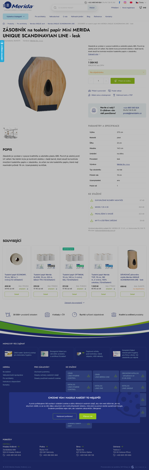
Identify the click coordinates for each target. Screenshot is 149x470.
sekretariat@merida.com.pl (105, 230)
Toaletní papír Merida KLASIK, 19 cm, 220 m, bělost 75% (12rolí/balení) (44, 277)
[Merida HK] (18, 6)
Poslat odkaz (117, 91)
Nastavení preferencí (65, 416)
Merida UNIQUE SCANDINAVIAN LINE (61, 24)
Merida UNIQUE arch (37, 24)
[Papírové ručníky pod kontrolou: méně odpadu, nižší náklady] (80, 354)
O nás (65, 16)
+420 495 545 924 (13, 455)
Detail (16, 294)
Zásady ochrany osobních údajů (46, 375)
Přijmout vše (87, 416)
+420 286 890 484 (50, 455)
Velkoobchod (54, 16)
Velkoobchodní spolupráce (13, 375)
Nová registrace (128, 8)
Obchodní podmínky (42, 372)
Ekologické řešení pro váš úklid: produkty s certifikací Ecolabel (58, 353)
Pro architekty (40, 16)
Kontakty (108, 16)
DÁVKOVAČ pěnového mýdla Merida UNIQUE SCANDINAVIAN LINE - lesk (131, 277)
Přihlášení (115, 8)
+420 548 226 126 (87, 455)
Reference (98, 16)
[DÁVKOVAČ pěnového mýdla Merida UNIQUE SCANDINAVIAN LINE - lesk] (132, 259)
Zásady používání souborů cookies (47, 378)
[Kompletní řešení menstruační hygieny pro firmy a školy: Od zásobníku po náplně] (116, 354)
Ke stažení (7, 372)
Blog (88, 16)
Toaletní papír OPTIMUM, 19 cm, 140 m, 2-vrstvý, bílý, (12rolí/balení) (73, 277)
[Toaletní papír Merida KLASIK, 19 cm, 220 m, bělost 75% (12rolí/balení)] (46, 259)
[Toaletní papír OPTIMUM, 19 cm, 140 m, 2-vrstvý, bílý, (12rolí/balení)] (74, 259)
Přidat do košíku (124, 81)
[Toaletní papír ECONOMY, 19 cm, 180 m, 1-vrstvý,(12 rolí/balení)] (17, 259)
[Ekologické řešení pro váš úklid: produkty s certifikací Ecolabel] (44, 354)
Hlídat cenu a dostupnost (101, 95)
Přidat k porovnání (99, 91)
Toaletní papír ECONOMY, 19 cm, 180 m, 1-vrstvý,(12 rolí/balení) (15, 277)
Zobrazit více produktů (73, 303)
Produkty (11, 24)
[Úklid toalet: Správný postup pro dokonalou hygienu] (8, 354)
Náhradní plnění (77, 16)
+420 (95, 2)
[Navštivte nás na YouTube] (131, 2)
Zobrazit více (93, 54)
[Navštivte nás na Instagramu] (125, 2)
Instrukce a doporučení (11, 381)
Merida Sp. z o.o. (36, 41)
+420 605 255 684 (123, 455)
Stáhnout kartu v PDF (124, 95)
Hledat (92, 8)
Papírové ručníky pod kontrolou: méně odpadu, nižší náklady (94, 353)
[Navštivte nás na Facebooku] (119, 2)
